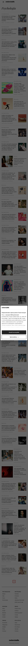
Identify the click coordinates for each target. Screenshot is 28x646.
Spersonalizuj (13, 337)
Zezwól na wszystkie (14, 332)
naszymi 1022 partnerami (12, 314)
